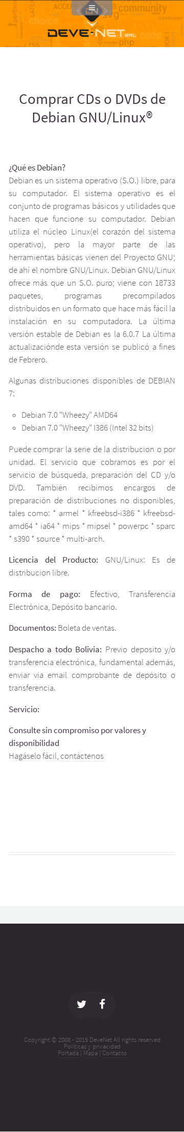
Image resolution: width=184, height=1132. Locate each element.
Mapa (90, 1053)
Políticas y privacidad (92, 1046)
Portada (68, 1053)
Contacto (114, 1053)
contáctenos (82, 756)
